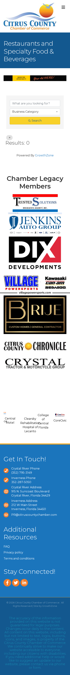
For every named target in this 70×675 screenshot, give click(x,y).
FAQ (7, 546)
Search (37, 120)
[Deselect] (9, 137)
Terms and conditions (19, 558)
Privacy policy (13, 552)
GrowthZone (44, 155)
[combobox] (35, 112)
